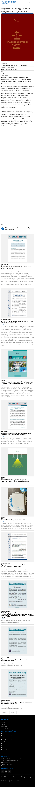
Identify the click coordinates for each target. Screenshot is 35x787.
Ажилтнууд (4, 726)
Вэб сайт (4, 781)
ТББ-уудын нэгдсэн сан (7, 738)
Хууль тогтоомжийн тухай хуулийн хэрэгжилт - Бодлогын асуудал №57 (17, 659)
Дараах (13, 712)
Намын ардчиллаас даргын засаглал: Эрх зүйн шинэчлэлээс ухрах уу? (17, 322)
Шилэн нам (4, 748)
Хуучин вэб (4, 750)
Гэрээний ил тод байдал (7, 740)
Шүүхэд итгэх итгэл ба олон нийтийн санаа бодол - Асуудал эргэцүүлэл (15, 565)
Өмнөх (4, 712)
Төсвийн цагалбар (6, 742)
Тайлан (3, 722)
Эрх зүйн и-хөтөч (5, 746)
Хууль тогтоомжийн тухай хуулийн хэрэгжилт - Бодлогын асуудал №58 (17, 702)
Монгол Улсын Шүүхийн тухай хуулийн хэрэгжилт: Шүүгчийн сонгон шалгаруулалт (16, 480)
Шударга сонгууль (6, 744)
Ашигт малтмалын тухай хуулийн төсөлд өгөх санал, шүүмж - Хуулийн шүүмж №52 (16, 434)
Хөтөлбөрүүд (4, 728)
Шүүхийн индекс (5, 734)
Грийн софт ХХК (14, 781)
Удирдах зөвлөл (5, 724)
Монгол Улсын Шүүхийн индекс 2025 (13, 520)
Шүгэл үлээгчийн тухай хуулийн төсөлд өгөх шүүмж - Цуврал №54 (16, 267)
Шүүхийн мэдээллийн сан (7, 736)
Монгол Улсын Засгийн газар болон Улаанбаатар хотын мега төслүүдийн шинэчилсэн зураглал (17, 383)
